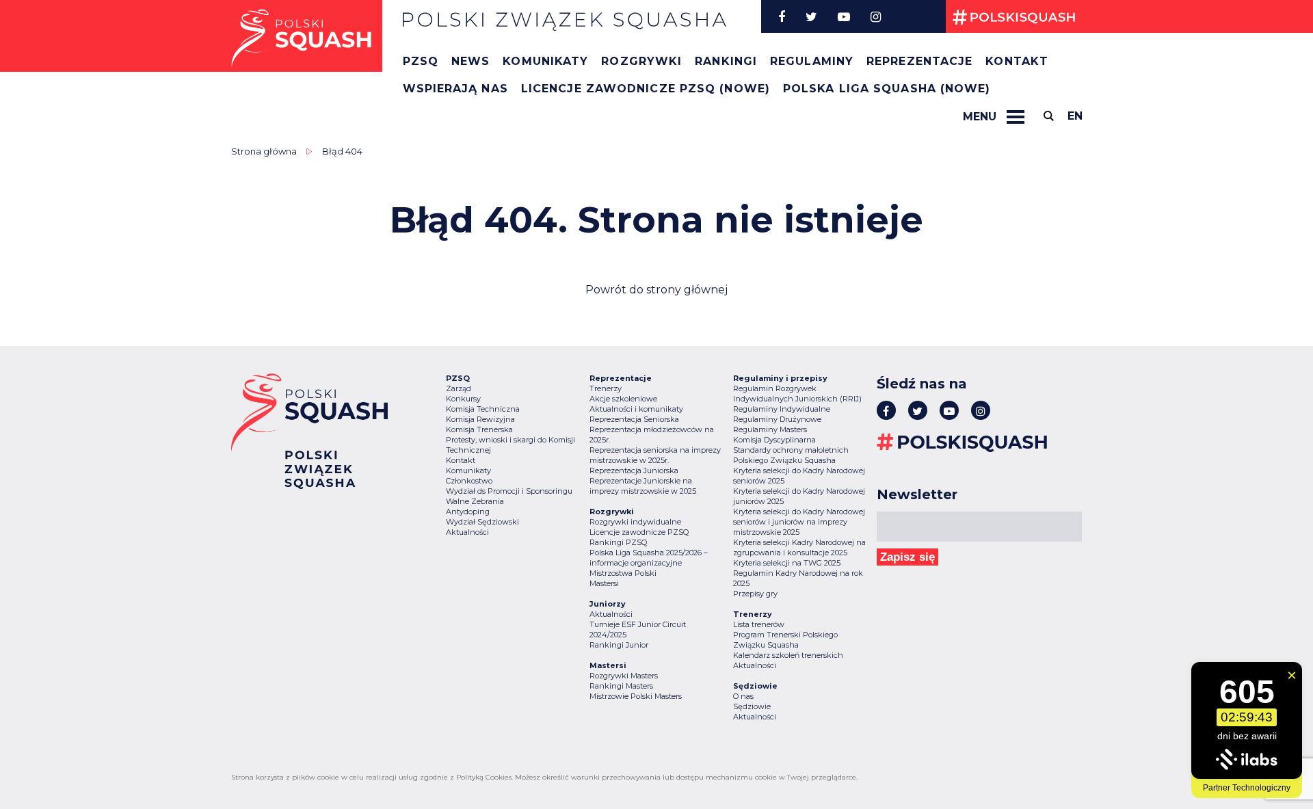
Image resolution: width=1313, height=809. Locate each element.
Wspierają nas (455, 88)
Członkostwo (469, 481)
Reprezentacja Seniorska (634, 419)
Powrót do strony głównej (656, 289)
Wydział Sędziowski (482, 522)
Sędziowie (752, 706)
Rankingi (726, 61)
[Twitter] (811, 16)
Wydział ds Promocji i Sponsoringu (509, 491)
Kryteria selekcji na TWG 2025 (786, 563)
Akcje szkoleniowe (623, 398)
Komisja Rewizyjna (480, 419)
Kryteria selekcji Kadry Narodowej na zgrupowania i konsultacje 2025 (799, 547)
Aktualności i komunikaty (636, 409)
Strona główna (264, 151)
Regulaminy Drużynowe (777, 419)
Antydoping (468, 511)
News (470, 61)
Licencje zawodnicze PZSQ (639, 532)
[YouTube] (843, 16)
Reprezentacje (919, 61)
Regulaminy (811, 61)
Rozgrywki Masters (623, 675)
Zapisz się (907, 557)
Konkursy (463, 398)
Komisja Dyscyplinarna (774, 440)
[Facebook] (781, 16)
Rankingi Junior (618, 645)
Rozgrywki (641, 61)
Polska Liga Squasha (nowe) (887, 88)
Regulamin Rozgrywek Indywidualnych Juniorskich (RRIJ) (797, 393)
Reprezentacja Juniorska (633, 470)
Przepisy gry (755, 593)
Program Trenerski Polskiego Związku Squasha (785, 640)
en (1075, 115)
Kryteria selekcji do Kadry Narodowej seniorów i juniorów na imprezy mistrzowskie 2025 (799, 522)
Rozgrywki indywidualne (635, 522)
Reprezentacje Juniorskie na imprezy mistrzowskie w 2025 (642, 486)
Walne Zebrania (475, 501)
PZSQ (420, 61)
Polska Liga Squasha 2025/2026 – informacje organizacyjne (648, 558)
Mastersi (604, 583)
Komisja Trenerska (479, 429)
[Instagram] (875, 16)
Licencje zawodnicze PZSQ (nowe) (645, 88)
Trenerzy (605, 388)
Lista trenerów (758, 624)
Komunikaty (545, 61)
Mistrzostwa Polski (622, 573)
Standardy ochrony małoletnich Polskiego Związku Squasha (791, 455)
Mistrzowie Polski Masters (635, 696)
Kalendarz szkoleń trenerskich (788, 655)
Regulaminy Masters (770, 429)
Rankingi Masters (621, 686)
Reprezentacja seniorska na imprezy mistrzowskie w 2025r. (655, 455)
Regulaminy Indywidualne (781, 409)
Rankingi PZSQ (618, 542)
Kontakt (1016, 61)
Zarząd (458, 388)
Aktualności (467, 532)
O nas (743, 696)
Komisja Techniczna (483, 409)
